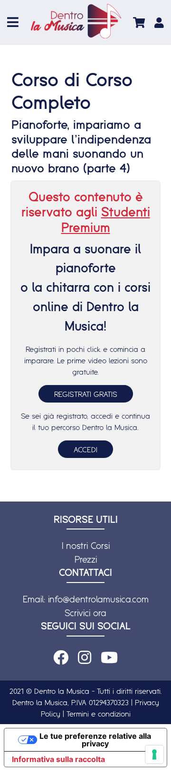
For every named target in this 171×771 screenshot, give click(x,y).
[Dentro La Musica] (76, 21)
